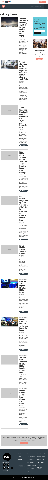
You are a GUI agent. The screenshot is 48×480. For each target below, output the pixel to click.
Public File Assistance (32, 465)
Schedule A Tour (40, 471)
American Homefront (23, 279)
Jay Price (21, 129)
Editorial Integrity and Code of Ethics (22, 462)
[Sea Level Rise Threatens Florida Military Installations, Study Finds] (9, 359)
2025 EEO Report (31, 468)
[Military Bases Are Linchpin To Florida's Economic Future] (9, 321)
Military (20, 105)
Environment (21, 60)
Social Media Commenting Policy (22, 466)
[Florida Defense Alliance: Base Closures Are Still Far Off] (9, 393)
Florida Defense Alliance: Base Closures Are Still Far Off (22, 397)
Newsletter (20, 459)
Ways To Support (40, 462)
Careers (19, 468)
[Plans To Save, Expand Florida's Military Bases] (9, 283)
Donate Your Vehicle (41, 453)
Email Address (38, 29)
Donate (43, 2)
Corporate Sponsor (41, 456)
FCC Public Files (31, 462)
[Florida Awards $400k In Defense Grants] (9, 249)
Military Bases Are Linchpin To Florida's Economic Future (23, 324)
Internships (30, 453)
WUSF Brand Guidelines (39, 468)
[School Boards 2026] (40, 43)
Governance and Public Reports (31, 460)
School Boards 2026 (39, 51)
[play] (3, 6)
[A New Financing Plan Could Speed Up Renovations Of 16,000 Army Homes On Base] (9, 110)
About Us (20, 453)
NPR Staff (21, 37)
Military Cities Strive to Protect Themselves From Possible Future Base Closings (23, 163)
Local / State (21, 245)
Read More (40, 59)
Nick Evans (21, 258)
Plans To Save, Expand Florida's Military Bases (22, 286)
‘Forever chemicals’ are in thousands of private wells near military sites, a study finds (23, 70)
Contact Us (20, 456)
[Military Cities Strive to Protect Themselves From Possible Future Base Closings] (9, 155)
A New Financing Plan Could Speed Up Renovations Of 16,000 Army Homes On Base (23, 117)
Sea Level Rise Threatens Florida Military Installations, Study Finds (23, 365)
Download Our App (40, 459)
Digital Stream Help (31, 471)
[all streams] (46, 6)
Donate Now (24, 443)
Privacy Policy (39, 465)
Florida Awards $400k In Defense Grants (22, 251)
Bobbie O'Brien (21, 294)
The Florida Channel (31, 456)
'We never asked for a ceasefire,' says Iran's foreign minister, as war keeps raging (23, 27)
